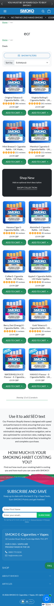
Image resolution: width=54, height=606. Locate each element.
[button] (8, 11)
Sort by (9, 62)
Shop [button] (5, 567)
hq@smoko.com (15, 555)
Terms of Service (36, 520)
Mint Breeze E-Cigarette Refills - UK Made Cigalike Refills (14, 147)
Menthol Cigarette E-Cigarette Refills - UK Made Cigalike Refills (40, 147)
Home (4, 22)
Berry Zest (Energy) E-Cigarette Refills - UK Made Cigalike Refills (14, 326)
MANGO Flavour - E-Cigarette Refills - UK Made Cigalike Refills (40, 375)
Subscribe (44, 515)
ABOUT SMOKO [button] (10, 575)
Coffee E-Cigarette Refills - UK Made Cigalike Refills (14, 277)
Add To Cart (13, 112)
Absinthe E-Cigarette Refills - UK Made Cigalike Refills (40, 228)
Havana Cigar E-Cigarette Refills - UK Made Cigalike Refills (14, 228)
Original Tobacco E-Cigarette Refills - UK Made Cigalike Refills (14, 98)
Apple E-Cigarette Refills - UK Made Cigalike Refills (40, 277)
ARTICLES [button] (7, 583)
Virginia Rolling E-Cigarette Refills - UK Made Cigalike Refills (40, 98)
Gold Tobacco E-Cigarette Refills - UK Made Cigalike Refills (40, 326)
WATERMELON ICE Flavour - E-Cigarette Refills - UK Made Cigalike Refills (14, 375)
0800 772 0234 (14, 552)
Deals (5, 46)
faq (49, 565)
